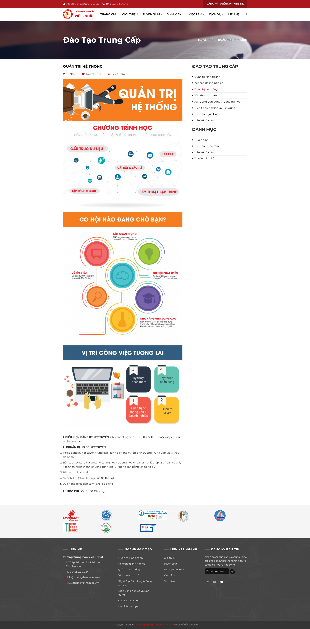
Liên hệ (234, 14)
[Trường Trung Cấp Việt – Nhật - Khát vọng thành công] (79, 14)
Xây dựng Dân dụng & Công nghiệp (217, 101)
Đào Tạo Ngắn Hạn (206, 114)
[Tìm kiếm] (246, 14)
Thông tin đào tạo (174, 569)
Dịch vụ (215, 14)
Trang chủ (108, 14)
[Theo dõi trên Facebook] (208, 582)
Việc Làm (195, 14)
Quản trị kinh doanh (207, 76)
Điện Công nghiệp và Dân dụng (214, 107)
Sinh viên (174, 14)
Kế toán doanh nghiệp (208, 82)
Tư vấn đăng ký (204, 158)
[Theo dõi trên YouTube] (214, 582)
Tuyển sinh (151, 14)
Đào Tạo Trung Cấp (206, 146)
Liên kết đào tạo (204, 120)
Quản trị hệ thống (206, 89)
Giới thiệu (130, 14)
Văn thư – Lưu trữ (205, 95)
